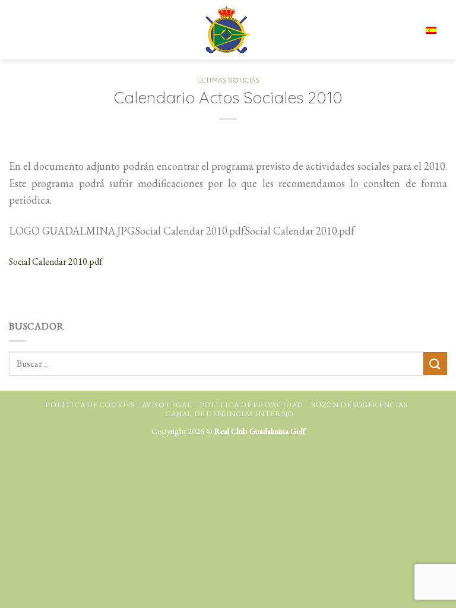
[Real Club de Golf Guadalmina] (228, 29)
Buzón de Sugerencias (359, 405)
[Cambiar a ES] (431, 29)
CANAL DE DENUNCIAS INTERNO (229, 414)
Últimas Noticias (228, 80)
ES (394, 29)
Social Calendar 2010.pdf (56, 261)
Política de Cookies (90, 405)
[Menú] (19, 29)
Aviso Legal (167, 405)
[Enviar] (435, 363)
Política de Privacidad (251, 405)
